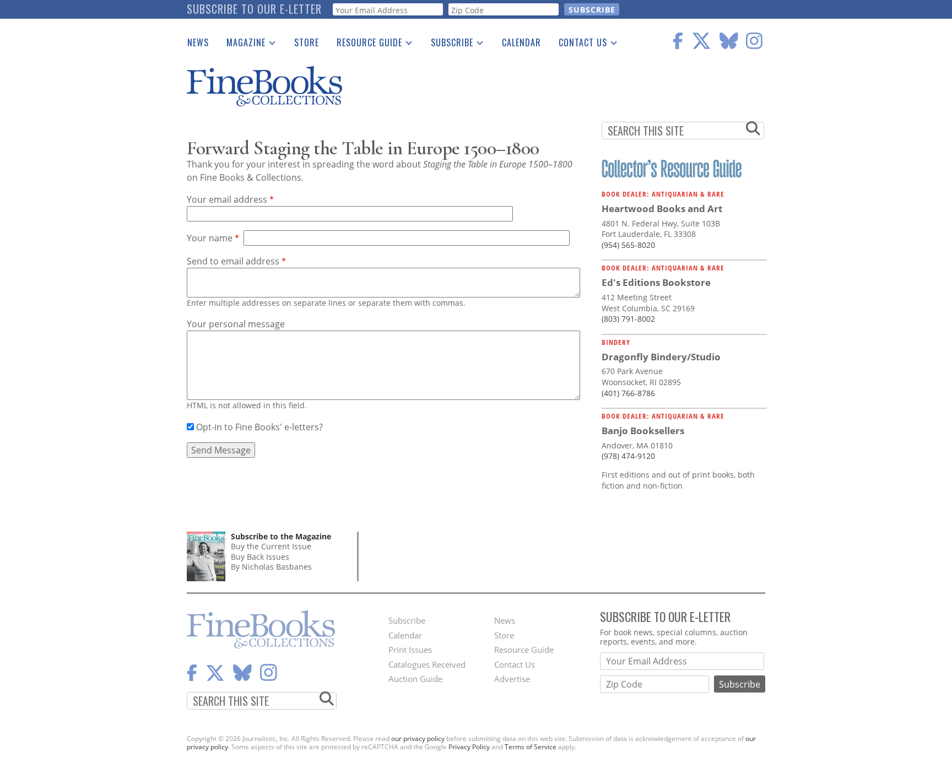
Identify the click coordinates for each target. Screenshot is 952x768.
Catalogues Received (427, 664)
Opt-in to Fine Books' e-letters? (259, 427)
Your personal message (236, 324)
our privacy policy (418, 738)
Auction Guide (415, 678)
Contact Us (578, 44)
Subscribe (447, 44)
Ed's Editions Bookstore (656, 282)
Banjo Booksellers (643, 430)
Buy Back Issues (260, 556)
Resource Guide (365, 44)
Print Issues (410, 649)
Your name (209, 238)
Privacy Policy (469, 746)
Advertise (512, 678)
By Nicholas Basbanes (271, 566)
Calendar (521, 42)
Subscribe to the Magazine (281, 536)
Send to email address (233, 261)
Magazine (242, 44)
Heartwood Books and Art (662, 208)
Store (306, 42)
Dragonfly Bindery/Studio (661, 356)
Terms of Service (530, 746)
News (198, 42)
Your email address (227, 199)
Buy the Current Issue (271, 546)
